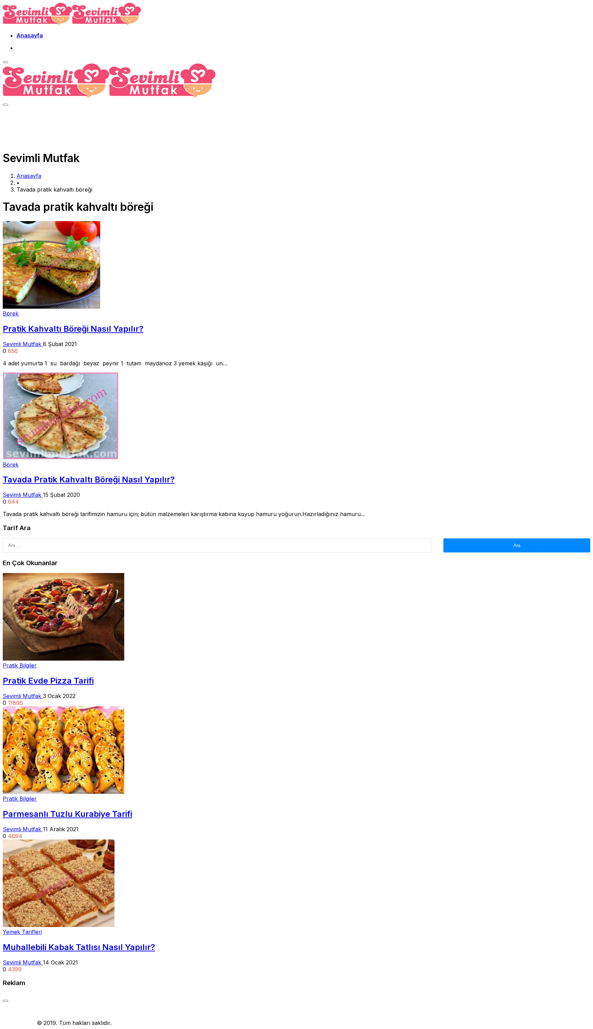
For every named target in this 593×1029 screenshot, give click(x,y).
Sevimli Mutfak (23, 344)
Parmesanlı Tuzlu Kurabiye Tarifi (67, 814)
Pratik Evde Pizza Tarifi (48, 681)
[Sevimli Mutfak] (72, 23)
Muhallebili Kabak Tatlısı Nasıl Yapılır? (79, 947)
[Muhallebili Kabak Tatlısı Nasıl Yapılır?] (59, 925)
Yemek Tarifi (19, 1022)
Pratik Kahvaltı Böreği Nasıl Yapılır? (73, 329)
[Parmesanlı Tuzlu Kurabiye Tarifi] (63, 791)
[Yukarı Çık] (5, 1001)
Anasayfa (29, 35)
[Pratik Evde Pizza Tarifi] (63, 658)
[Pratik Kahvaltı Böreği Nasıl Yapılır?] (51, 306)
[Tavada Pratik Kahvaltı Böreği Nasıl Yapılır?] (61, 457)
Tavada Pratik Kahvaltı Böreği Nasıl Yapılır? (89, 479)
